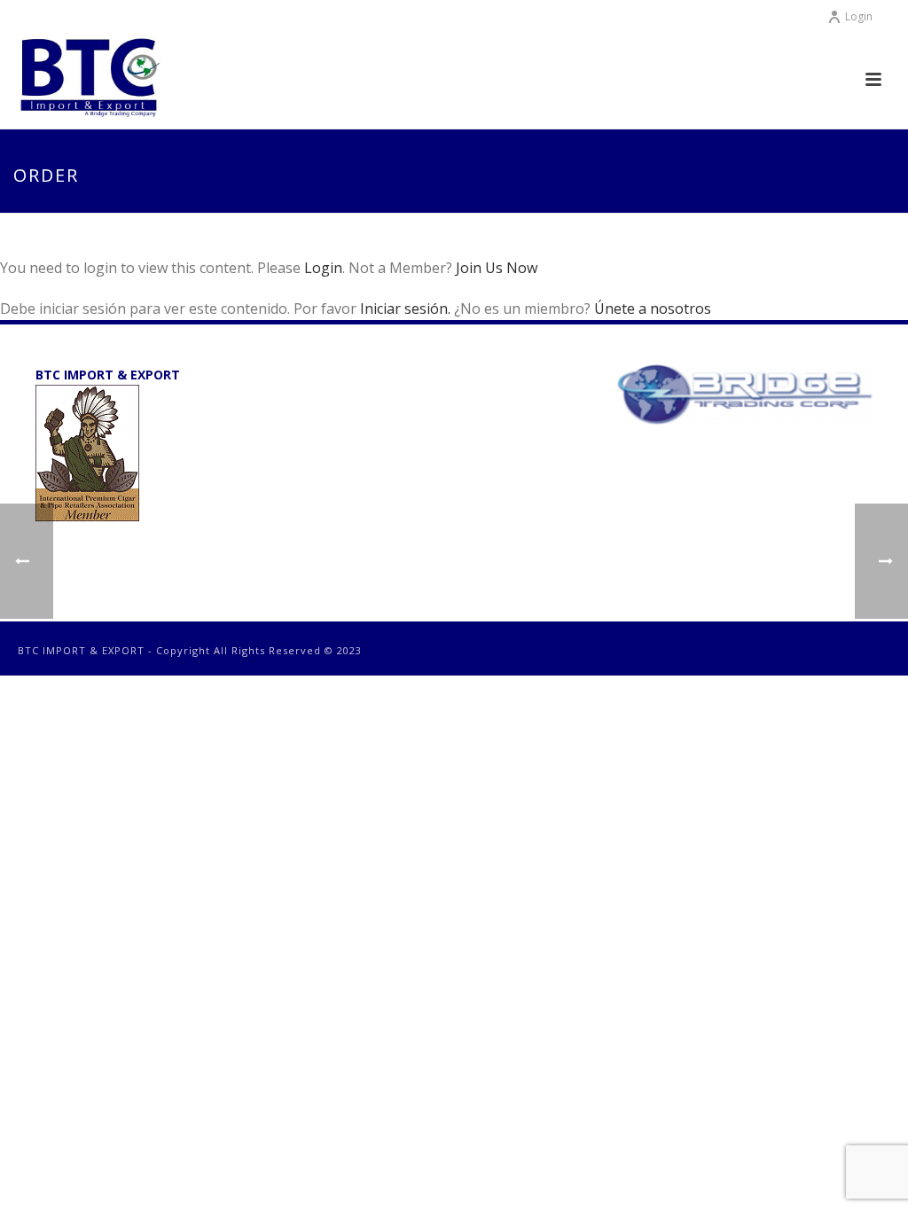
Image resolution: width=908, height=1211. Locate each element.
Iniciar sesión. (407, 308)
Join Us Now (496, 267)
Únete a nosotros (652, 308)
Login (859, 16)
